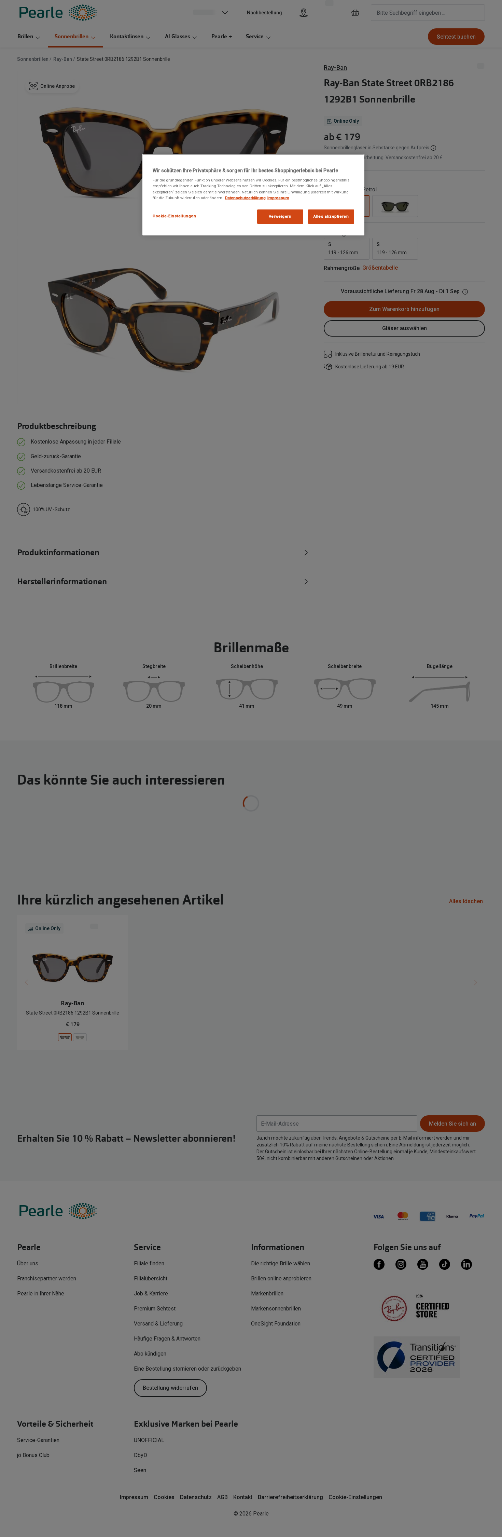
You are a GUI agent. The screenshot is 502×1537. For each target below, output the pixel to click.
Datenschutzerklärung (245, 197)
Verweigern (280, 216)
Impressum (278, 197)
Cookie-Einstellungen (174, 216)
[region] (253, 194)
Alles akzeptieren (331, 216)
